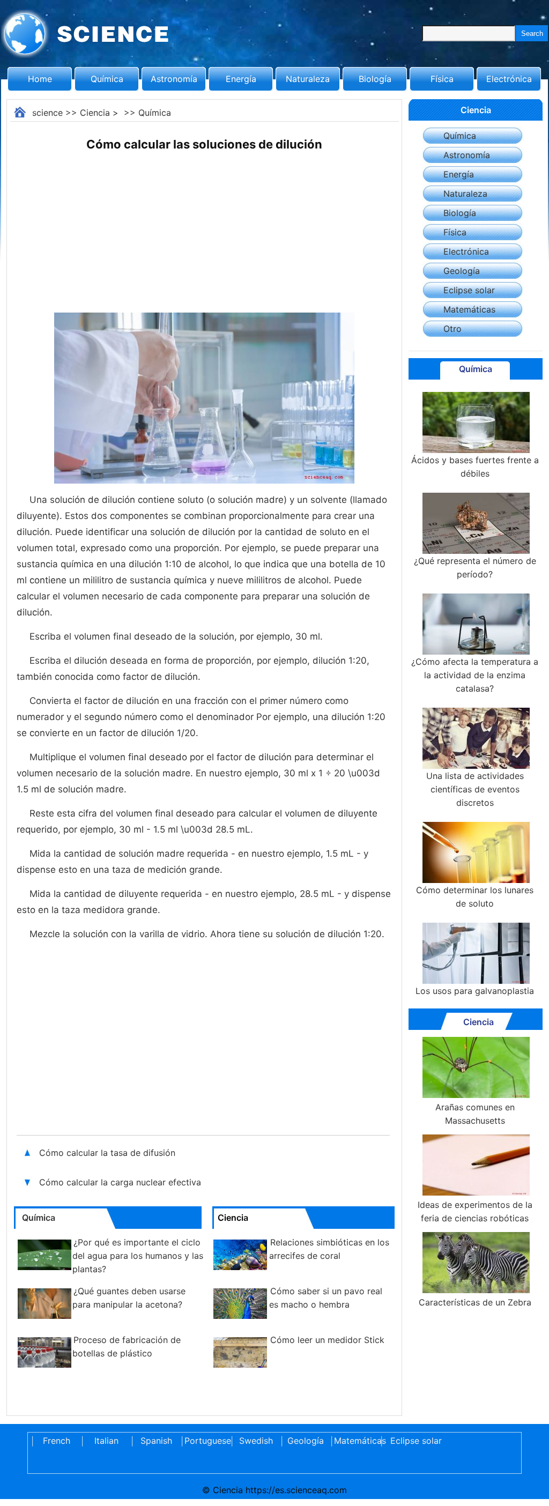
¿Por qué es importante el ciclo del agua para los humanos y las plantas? (137, 1255)
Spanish (156, 1440)
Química (107, 78)
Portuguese (205, 1440)
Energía (241, 78)
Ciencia (95, 112)
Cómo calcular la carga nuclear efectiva (121, 1182)
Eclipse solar (469, 290)
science (47, 112)
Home (40, 78)
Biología (375, 78)
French (56, 1440)
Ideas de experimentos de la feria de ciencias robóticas (475, 1211)
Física (442, 78)
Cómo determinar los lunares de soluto (474, 897)
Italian (106, 1440)
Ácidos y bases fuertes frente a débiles (475, 467)
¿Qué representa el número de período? (475, 567)
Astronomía (174, 78)
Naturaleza (308, 78)
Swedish (256, 1440)
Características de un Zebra (475, 1302)
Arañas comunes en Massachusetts (475, 1114)
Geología (461, 270)
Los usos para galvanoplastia (475, 990)
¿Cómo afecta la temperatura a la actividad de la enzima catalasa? (474, 675)
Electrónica (509, 78)
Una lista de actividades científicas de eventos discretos (475, 789)
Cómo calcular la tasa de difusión (108, 1152)
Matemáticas (469, 309)
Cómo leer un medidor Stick (327, 1339)
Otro (452, 328)
